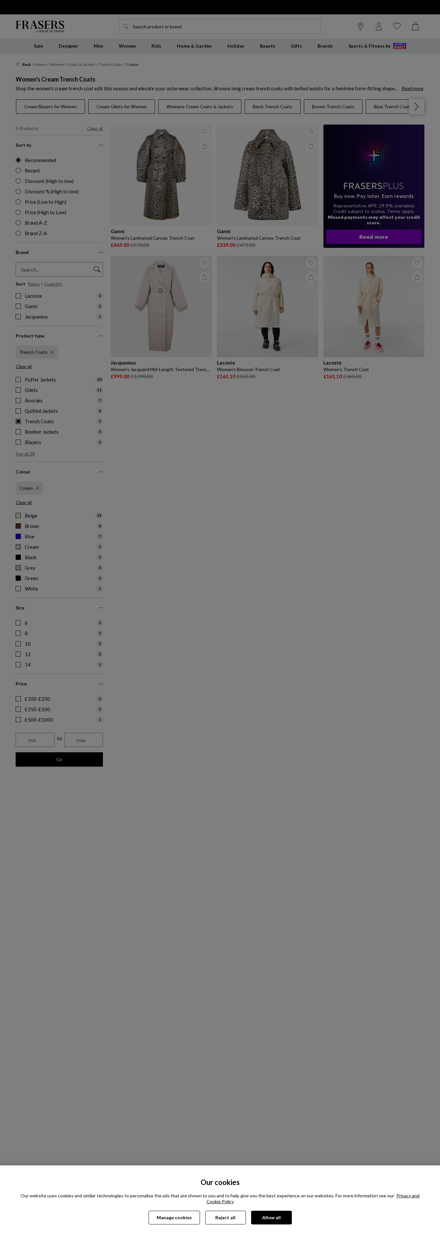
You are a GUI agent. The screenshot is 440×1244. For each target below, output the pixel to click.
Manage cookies (174, 1217)
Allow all (271, 1217)
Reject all (225, 1217)
